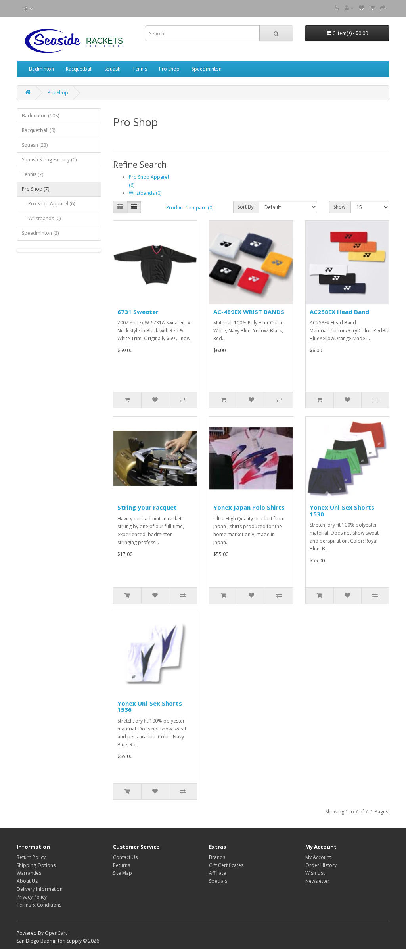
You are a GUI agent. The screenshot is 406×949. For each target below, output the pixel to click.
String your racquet (147, 507)
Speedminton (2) (40, 233)
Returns (121, 865)
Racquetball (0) (38, 130)
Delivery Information (40, 889)
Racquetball (79, 68)
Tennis (139, 68)
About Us (27, 881)
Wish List (315, 873)
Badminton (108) (40, 115)
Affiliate (217, 873)
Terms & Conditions (39, 904)
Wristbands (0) (145, 193)
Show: (340, 206)
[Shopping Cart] (372, 7)
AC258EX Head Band (339, 312)
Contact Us (125, 857)
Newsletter (317, 881)
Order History (321, 865)
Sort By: (246, 206)
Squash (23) (35, 145)
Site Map (122, 873)
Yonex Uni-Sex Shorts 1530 (342, 510)
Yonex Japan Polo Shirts (249, 507)
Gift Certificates (226, 865)
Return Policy (31, 857)
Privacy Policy (32, 896)
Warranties (29, 873)
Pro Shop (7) (35, 189)
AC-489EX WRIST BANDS (248, 312)
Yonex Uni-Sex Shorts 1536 (149, 706)
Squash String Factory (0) (49, 159)
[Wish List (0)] (361, 7)
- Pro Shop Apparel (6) (48, 203)
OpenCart (56, 933)
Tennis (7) (32, 174)
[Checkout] (382, 7)
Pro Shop (169, 68)
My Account (318, 857)
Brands (217, 857)
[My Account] (349, 7)
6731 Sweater (138, 312)
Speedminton (207, 68)
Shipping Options (36, 865)
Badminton (41, 68)
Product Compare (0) (189, 207)
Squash (112, 68)
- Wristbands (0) (41, 218)
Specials (218, 881)
